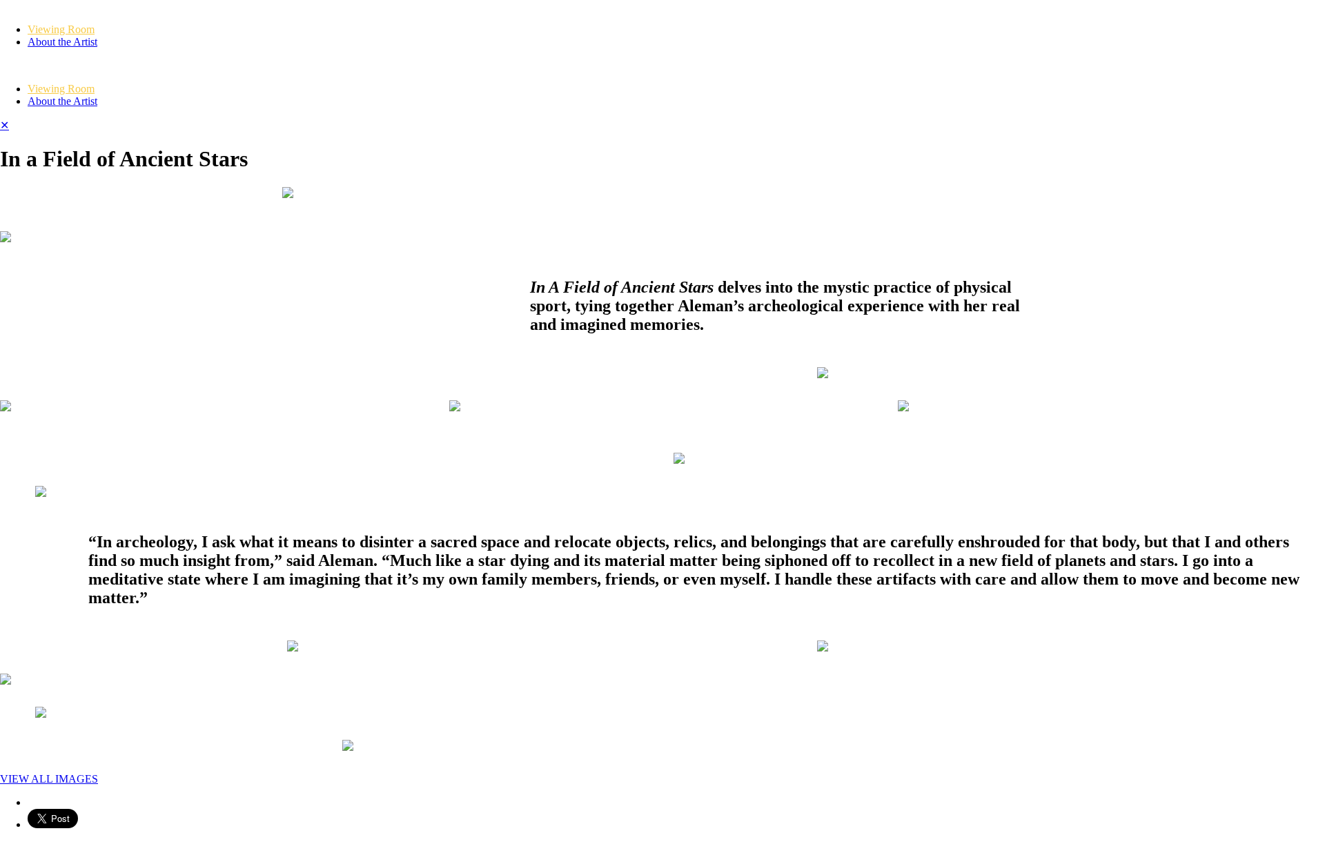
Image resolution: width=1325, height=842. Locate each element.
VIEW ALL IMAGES (49, 779)
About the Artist (62, 42)
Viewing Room (61, 29)
